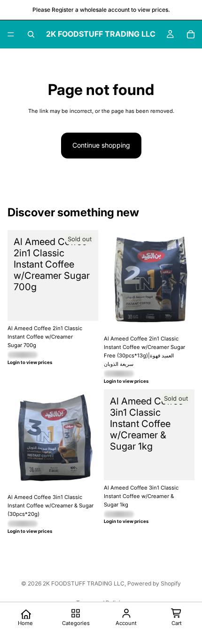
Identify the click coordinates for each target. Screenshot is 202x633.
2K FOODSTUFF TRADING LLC (83, 583)
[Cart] (190, 34)
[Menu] (11, 34)
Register (63, 9)
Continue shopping (101, 145)
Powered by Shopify (154, 583)
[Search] (31, 34)
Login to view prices (30, 362)
